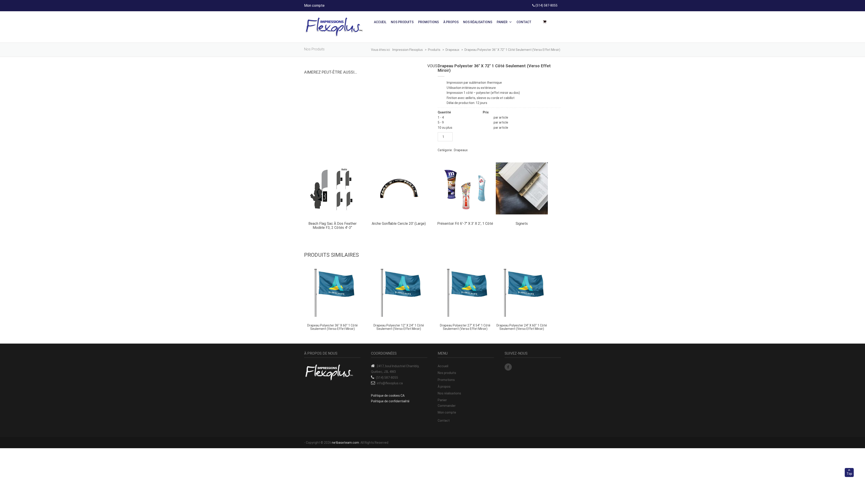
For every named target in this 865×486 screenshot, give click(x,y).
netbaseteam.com (345, 442)
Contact (524, 22)
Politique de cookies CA (388, 395)
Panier (502, 22)
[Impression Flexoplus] (334, 27)
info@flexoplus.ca (390, 383)
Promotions (428, 22)
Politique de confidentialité (390, 401)
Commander (447, 405)
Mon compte (314, 5)
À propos (451, 22)
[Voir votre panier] (546, 21)
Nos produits (402, 22)
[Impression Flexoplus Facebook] (508, 367)
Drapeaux (461, 150)
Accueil (380, 22)
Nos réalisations (477, 22)
